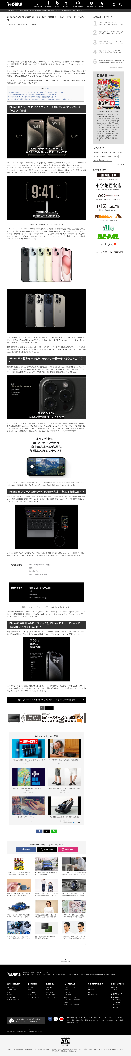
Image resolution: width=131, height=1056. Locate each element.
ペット (66, 1002)
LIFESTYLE (71, 984)
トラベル (67, 992)
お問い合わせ (112, 1017)
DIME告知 (114, 987)
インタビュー (32, 994)
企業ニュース (117, 994)
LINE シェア (54, 831)
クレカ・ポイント (51, 994)
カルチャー (91, 989)
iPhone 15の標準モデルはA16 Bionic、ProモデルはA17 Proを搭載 (46, 700)
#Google (104, 152)
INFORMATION (118, 984)
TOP (8, 10)
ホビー (90, 992)
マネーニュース (50, 997)
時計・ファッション (70, 997)
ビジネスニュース (33, 997)
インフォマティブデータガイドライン (96, 1017)
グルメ (66, 989)
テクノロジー (17, 10)
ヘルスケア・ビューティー (72, 999)
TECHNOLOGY (14, 984)
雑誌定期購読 (79, 1020)
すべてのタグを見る (115, 164)
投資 (47, 989)
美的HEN (115, 1007)
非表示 (47, 88)
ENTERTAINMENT (96, 984)
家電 (8, 992)
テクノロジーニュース (13, 999)
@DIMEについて (71, 1017)
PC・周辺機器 (11, 997)
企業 (29, 989)
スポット (90, 987)
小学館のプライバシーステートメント (95, 1020)
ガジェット (10, 994)
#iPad (96, 160)
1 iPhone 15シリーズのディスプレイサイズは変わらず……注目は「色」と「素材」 (36, 92)
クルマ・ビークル (69, 987)
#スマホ (112, 152)
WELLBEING (116, 1002)
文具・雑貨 (67, 994)
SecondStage (117, 1000)
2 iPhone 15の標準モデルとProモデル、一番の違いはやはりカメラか (32, 95)
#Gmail (120, 152)
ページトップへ (65, 961)
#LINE (96, 156)
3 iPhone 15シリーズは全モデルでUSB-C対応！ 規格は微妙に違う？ (32, 97)
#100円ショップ (105, 160)
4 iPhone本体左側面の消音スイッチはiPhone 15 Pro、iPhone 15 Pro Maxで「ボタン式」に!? (41, 99)
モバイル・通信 (29, 10)
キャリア (30, 987)
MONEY (51, 984)
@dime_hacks (69, 849)
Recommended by (68, 822)
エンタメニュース (93, 994)
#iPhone (33, 24)
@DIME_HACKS (48, 849)
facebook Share (39, 831)
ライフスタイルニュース (71, 1004)
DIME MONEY (50, 987)
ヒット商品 (31, 992)
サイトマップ (81, 1017)
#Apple (103, 156)
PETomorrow (117, 1005)
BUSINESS (33, 984)
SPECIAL (116, 997)
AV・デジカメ (11, 987)
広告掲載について (112, 1020)
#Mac (110, 156)
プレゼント (114, 989)
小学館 (72, 1020)
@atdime (27, 849)
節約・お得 (49, 992)
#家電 (116, 156)
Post (46, 831)
